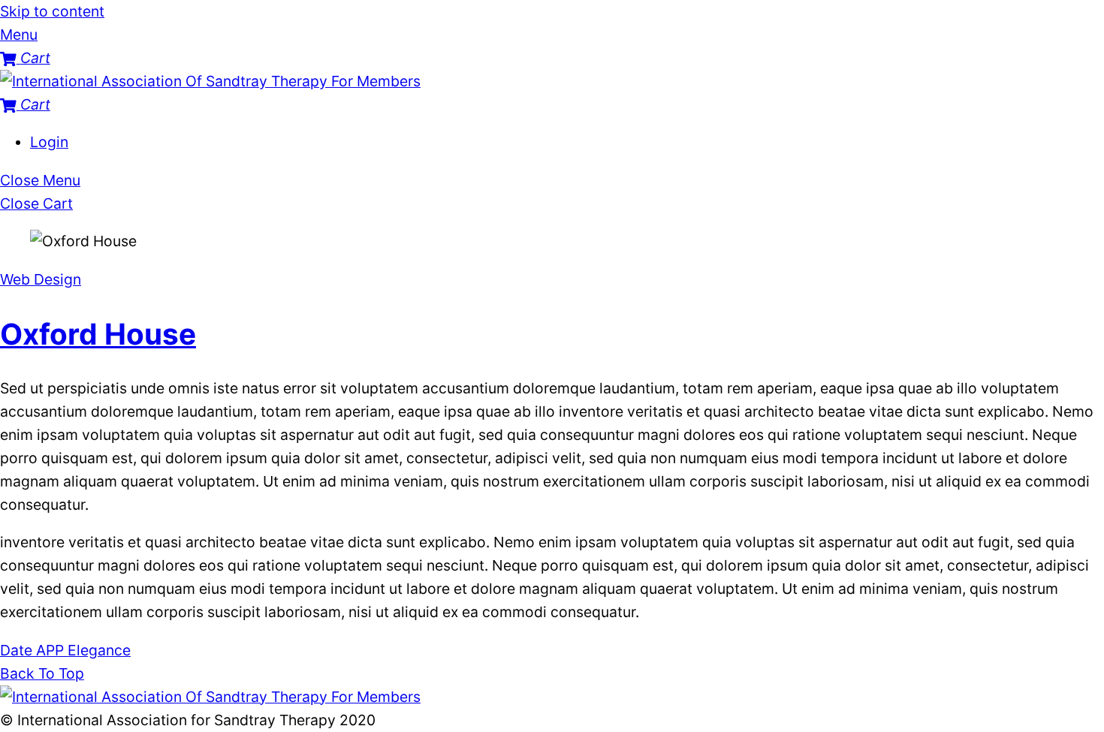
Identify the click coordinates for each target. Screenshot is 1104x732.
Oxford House (98, 333)
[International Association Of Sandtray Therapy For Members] (210, 81)
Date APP (32, 650)
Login (49, 142)
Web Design (40, 279)
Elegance (97, 650)
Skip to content (52, 11)
